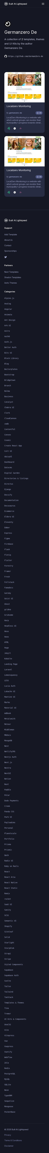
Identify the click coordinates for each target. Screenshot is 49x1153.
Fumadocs (8, 588)
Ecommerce (9, 511)
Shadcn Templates (12, 277)
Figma (7, 538)
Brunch (7, 385)
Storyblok (9, 948)
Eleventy (8, 522)
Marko (7, 702)
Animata (8, 314)
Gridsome (8, 615)
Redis (7, 1068)
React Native (10, 882)
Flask (7, 549)
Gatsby (7, 593)
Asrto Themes (10, 283)
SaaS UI (8, 904)
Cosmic (7, 440)
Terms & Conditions (13, 1140)
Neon (6, 1090)
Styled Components (13, 964)
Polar (7, 795)
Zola (6, 1063)
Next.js (8, 762)
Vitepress (9, 1035)
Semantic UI (10, 921)
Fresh (7, 577)
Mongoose (8, 1106)
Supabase (8, 970)
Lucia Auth (9, 686)
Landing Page (10, 664)
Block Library (11, 358)
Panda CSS (9, 811)
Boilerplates (10, 369)
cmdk (6, 424)
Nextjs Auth (10, 757)
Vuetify (8, 1052)
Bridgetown (9, 380)
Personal (8, 828)
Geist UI (8, 598)
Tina (6, 1008)
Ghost (7, 604)
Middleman (9, 730)
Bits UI (8, 353)
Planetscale (10, 833)
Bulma (7, 391)
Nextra (7, 768)
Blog (6, 364)
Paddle (7, 790)
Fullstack (9, 582)
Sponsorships (10, 251)
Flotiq (7, 555)
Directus (8, 484)
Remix (7, 893)
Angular (8, 309)
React (7, 872)
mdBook (7, 713)
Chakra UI (9, 407)
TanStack (8, 997)
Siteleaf (8, 932)
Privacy (7, 1135)
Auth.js (8, 342)
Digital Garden (12, 473)
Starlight (9, 943)
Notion (7, 779)
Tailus (7, 986)
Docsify (8, 495)
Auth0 (7, 336)
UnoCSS (7, 1024)
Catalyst (8, 402)
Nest (6, 746)
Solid (7, 937)
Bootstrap (9, 375)
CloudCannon (10, 418)
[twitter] (24, 257)
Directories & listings (16, 478)
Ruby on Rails (11, 866)
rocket (7, 899)
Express (8, 533)
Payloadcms (9, 822)
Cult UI (8, 451)
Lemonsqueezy (10, 675)
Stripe (7, 959)
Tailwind (8, 992)
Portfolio (9, 839)
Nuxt (6, 784)
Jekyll (7, 653)
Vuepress (8, 1046)
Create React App (13, 446)
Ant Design (9, 320)
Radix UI (8, 861)
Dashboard (9, 462)
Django (7, 489)
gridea (7, 609)
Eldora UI (9, 517)
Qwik (6, 855)
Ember (7, 527)
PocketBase (9, 1112)
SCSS (6, 915)
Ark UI (7, 325)
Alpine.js (9, 298)
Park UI (8, 817)
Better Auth (10, 347)
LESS (6, 680)
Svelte (7, 981)
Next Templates (11, 272)
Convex (7, 435)
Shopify (8, 926)
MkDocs (7, 735)
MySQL (7, 1079)
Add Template (10, 234)
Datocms (8, 467)
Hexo (6, 631)
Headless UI (10, 626)
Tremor (7, 1014)
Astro (7, 331)
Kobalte (8, 659)
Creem (7, 806)
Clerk (7, 413)
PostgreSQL (9, 1074)
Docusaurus (9, 506)
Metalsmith (9, 719)
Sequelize (9, 1101)
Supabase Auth (11, 975)
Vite (6, 1030)
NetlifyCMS (9, 751)
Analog (7, 304)
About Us (8, 240)
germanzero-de (15, 113)
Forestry (8, 566)
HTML (6, 642)
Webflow (8, 1057)
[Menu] (43, 3)
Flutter (8, 560)
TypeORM (8, 1095)
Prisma (7, 844)
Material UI (10, 708)
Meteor (7, 724)
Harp (6, 620)
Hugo (6, 648)
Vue (6, 1041)
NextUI (7, 773)
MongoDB (8, 740)
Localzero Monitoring (19, 106)
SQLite (7, 1085)
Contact (7, 245)
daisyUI (8, 456)
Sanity (7, 910)
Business (8, 396)
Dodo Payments (11, 801)
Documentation (11, 500)
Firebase (8, 544)
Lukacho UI (9, 691)
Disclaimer (8, 1146)
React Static (10, 888)
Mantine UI (9, 697)
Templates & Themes (14, 1003)
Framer (7, 571)
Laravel (8, 669)
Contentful (9, 429)
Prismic (8, 850)
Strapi (7, 953)
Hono (6, 637)
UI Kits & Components (15, 1019)
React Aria (9, 877)
